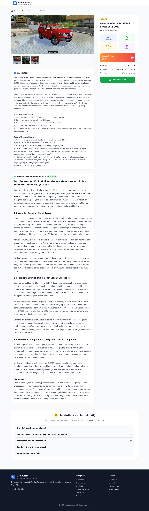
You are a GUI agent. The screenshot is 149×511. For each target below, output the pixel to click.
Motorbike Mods (82, 489)
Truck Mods (80, 483)
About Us (112, 483)
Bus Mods (80, 480)
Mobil (23, 11)
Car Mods (80, 486)
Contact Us (113, 480)
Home (16, 11)
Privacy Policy (114, 486)
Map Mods (80, 496)
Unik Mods (80, 493)
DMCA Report (114, 489)
